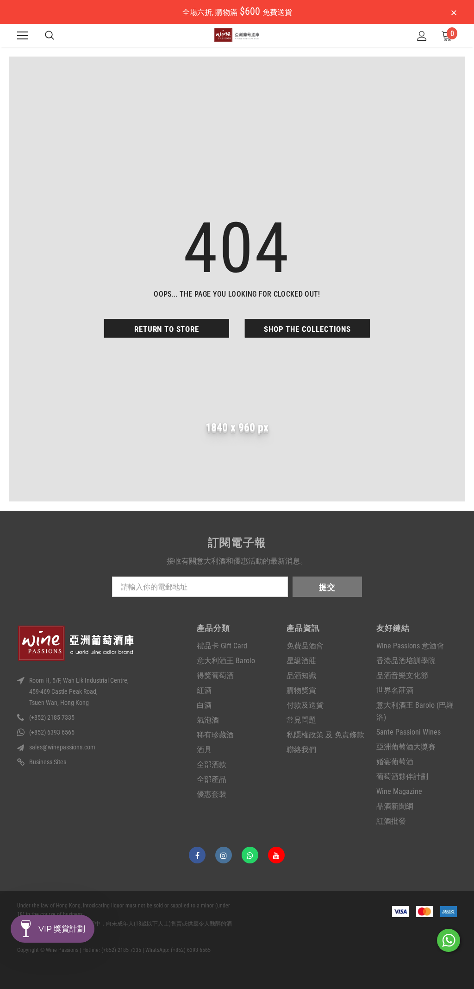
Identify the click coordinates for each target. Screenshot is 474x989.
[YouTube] (276, 855)
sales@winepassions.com (62, 747)
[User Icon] (422, 36)
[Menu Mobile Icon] (22, 35)
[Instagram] (223, 855)
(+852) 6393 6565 (52, 732)
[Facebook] (197, 855)
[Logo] (237, 35)
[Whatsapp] (250, 855)
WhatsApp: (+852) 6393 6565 (178, 950)
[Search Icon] (49, 35)
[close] (453, 13)
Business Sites (47, 762)
